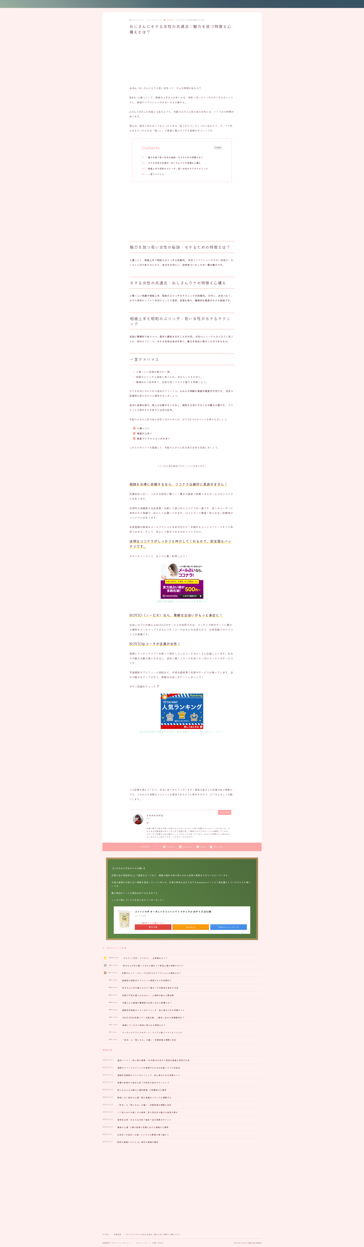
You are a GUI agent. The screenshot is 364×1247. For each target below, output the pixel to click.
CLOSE (218, 147)
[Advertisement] (182, 61)
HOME (106, 1234)
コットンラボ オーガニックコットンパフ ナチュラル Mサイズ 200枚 (173, 911)
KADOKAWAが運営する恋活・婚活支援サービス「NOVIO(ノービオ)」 (181, 731)
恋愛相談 (170, 20)
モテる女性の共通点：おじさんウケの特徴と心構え (174, 162)
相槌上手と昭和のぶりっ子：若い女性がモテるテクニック (178, 168)
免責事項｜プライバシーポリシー (116, 1243)
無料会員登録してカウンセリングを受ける (182, 601)
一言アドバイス (156, 174)
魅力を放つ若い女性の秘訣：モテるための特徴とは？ (175, 157)
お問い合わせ (158, 1243)
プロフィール (141, 1243)
